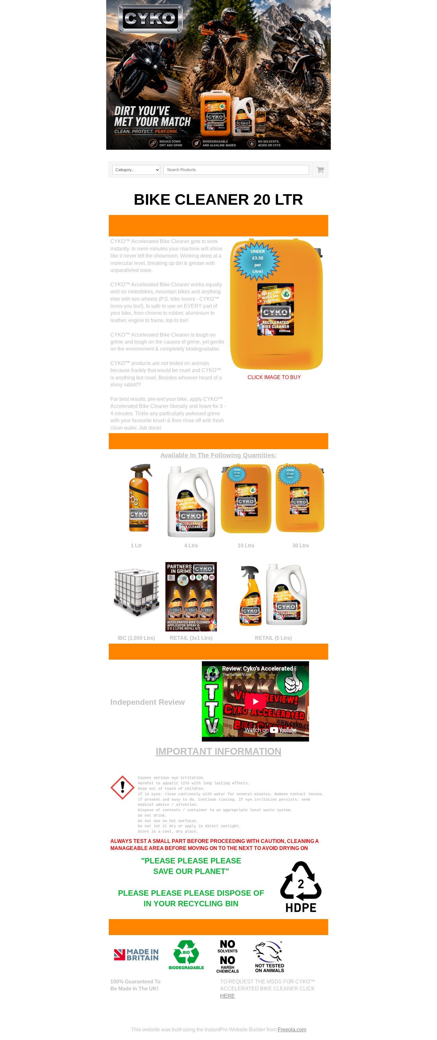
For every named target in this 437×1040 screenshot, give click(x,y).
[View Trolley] (320, 169)
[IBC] (136, 591)
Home (118, 154)
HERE (227, 996)
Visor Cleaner (211, 154)
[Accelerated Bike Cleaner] (278, 304)
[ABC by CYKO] (141, 497)
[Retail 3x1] (191, 596)
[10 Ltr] (246, 498)
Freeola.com (292, 1029)
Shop (283, 154)
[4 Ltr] (191, 501)
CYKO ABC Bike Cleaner (161, 154)
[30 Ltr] (301, 498)
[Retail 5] (273, 594)
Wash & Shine (251, 154)
